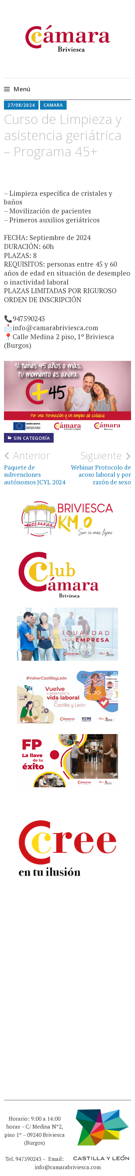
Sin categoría (32, 438)
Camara (53, 105)
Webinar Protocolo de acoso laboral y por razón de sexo (101, 467)
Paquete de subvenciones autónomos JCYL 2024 (34, 467)
